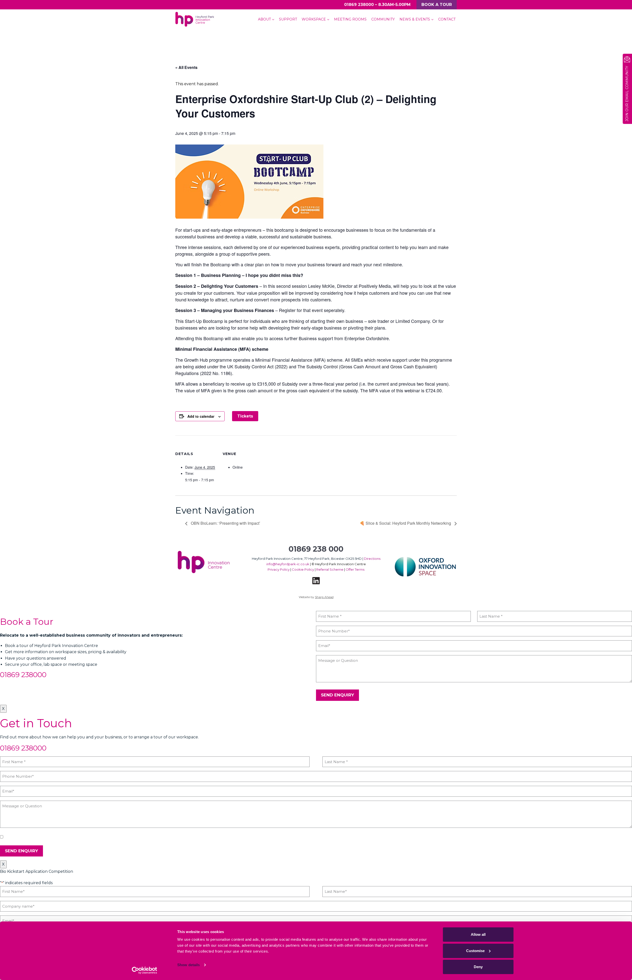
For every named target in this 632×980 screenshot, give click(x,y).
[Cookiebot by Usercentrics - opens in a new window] (144, 970)
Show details (188, 965)
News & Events (414, 19)
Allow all (478, 934)
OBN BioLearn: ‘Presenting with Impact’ (225, 523)
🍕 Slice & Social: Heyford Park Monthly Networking (406, 523)
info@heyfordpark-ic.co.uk (287, 564)
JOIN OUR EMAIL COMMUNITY (627, 94)
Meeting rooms (350, 19)
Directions (372, 559)
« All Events (186, 67)
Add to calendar (200, 416)
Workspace (314, 19)
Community (383, 19)
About (264, 19)
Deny (478, 967)
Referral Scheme (329, 569)
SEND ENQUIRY (337, 694)
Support (288, 19)
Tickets (245, 416)
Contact (446, 19)
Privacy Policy (279, 569)
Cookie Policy (303, 569)
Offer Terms (355, 569)
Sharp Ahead (324, 597)
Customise (475, 951)
